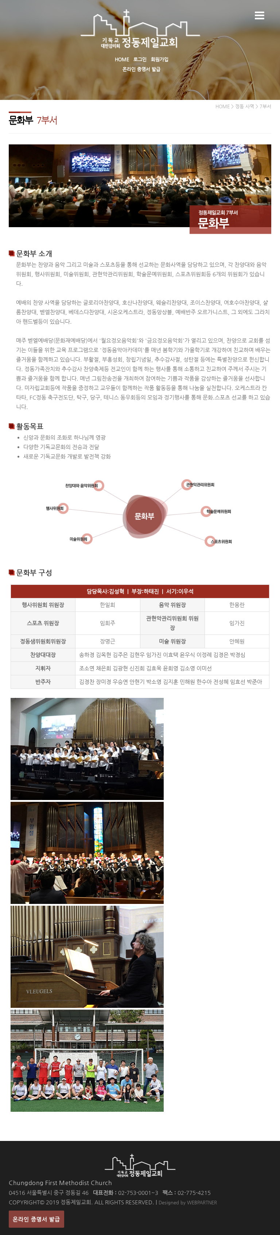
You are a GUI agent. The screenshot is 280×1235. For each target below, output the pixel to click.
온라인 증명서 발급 (141, 69)
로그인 (140, 59)
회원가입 (159, 59)
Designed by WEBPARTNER (188, 1202)
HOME (122, 59)
